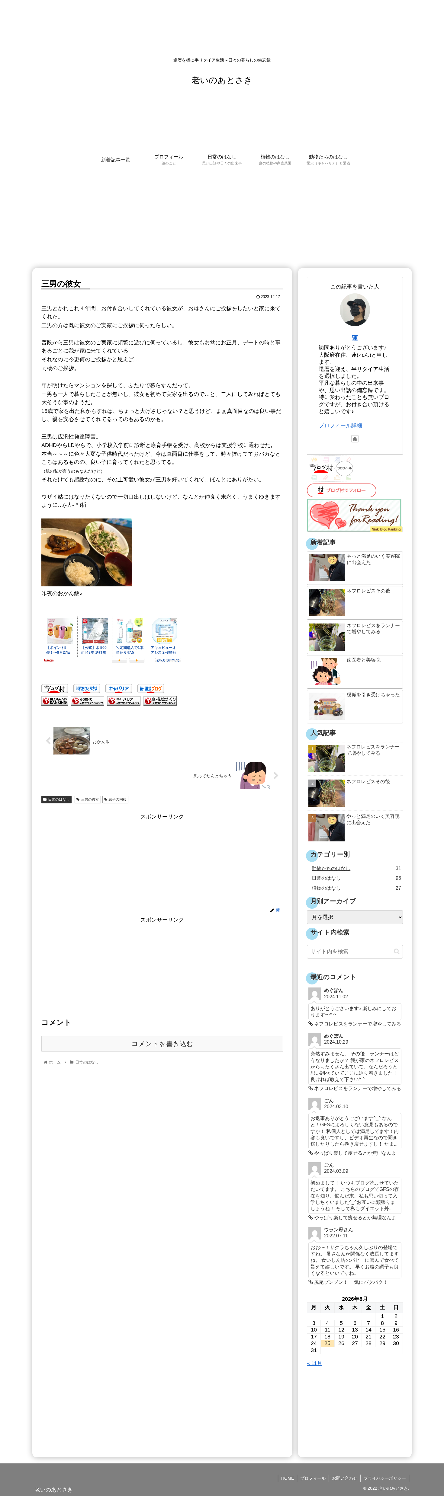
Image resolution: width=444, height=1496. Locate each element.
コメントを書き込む (162, 1044)
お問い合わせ (344, 1478)
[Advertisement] (222, 218)
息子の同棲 (117, 799)
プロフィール (313, 1478)
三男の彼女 (90, 799)
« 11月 (314, 1363)
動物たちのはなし (356, 868)
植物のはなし (356, 888)
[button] (396, 951)
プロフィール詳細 (340, 426)
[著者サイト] (355, 438)
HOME (287, 1478)
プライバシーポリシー (385, 1478)
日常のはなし (59, 799)
